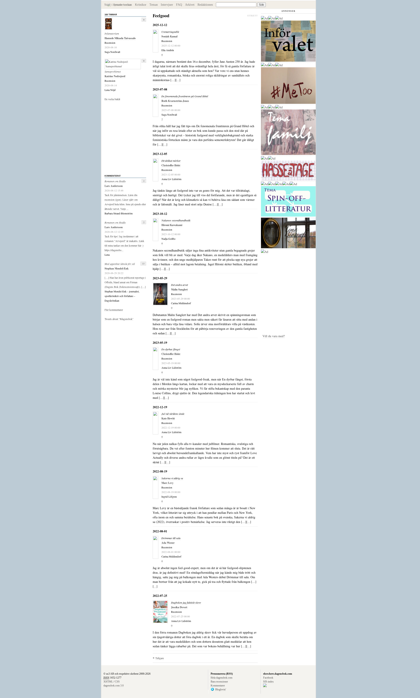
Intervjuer (167, 4)
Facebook (268, 677)
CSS (117, 681)
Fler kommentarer (114, 309)
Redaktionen (205, 4)
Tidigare (159, 658)
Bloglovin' (220, 689)
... (178, 80)
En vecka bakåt (112, 99)
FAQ (179, 4)
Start (107, 4)
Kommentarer (218, 685)
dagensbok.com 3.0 (113, 685)
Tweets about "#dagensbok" (119, 319)
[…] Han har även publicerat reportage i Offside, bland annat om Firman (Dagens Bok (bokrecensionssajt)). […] (125, 282)
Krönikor (140, 4)
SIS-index (268, 681)
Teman (153, 4)
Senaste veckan (122, 4)
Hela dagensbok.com (221, 677)
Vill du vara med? (273, 336)
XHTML (108, 681)
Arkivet (189, 4)
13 (143, 263)
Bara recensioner (219, 681)
